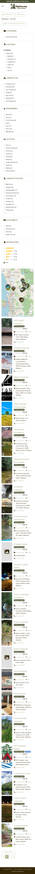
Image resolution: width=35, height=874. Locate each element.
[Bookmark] (4, 343)
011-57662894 (20, 665)
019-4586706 (20, 342)
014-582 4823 (20, 767)
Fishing (9, 156)
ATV (8, 145)
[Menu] (2, 6)
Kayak (9, 165)
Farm (8, 117)
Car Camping (11, 89)
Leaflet (16, 316)
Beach (9, 114)
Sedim (10, 64)
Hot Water (10, 204)
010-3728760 (20, 398)
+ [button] (31, 309)
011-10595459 (20, 844)
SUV (8, 232)
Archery (9, 151)
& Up (15, 251)
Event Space (11, 196)
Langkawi (11, 62)
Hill (8, 123)
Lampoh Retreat (21, 826)
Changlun (11, 59)
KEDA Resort (19, 694)
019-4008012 (20, 687)
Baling (10, 56)
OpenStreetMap (23, 316)
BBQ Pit (9, 184)
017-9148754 (20, 740)
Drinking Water (11, 190)
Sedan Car (10, 234)
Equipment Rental (12, 193)
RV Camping (11, 101)
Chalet (9, 92)
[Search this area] (4, 271)
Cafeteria (10, 187)
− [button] (31, 312)
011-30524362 (20, 423)
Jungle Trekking (12, 162)
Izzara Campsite (21, 649)
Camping (10, 87)
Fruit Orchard (11, 120)
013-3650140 (20, 792)
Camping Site (11, 37)
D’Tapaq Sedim (20, 544)
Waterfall (9, 131)
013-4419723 (20, 616)
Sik (9, 67)
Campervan (10, 84)
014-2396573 (20, 643)
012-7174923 (20, 588)
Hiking (9, 159)
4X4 (8, 226)
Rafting (9, 168)
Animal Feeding (12, 148)
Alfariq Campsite (21, 377)
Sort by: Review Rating (13, 23)
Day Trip (9, 95)
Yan (9, 70)
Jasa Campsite (20, 671)
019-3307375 (20, 558)
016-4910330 (20, 453)
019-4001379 (20, 820)
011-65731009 (20, 712)
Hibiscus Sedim (21, 622)
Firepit (9, 198)
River (9, 129)
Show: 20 (8, 852)
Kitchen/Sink (11, 207)
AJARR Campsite (21, 348)
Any (7, 262)
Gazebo (10, 201)
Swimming (10, 171)
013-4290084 (20, 538)
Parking (9, 210)
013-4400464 (20, 371)
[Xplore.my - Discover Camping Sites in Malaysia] (18, 6)
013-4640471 (20, 481)
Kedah (9, 53)
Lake (8, 126)
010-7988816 (20, 510)
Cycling (9, 154)
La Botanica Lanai (22, 773)
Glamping (10, 98)
